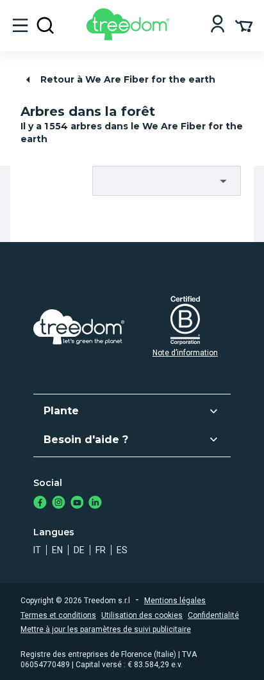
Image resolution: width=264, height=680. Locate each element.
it (37, 550)
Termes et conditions (58, 615)
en (57, 550)
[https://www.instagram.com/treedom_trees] (58, 504)
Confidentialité (213, 615)
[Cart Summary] (244, 25)
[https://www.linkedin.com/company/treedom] (95, 504)
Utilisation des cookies (142, 615)
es (122, 550)
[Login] (217, 25)
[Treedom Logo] (130, 37)
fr (100, 550)
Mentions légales (175, 600)
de (79, 550)
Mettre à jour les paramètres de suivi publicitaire (106, 629)
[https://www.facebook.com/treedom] (40, 504)
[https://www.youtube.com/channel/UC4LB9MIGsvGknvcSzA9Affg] (77, 504)
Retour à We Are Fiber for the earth (127, 79)
